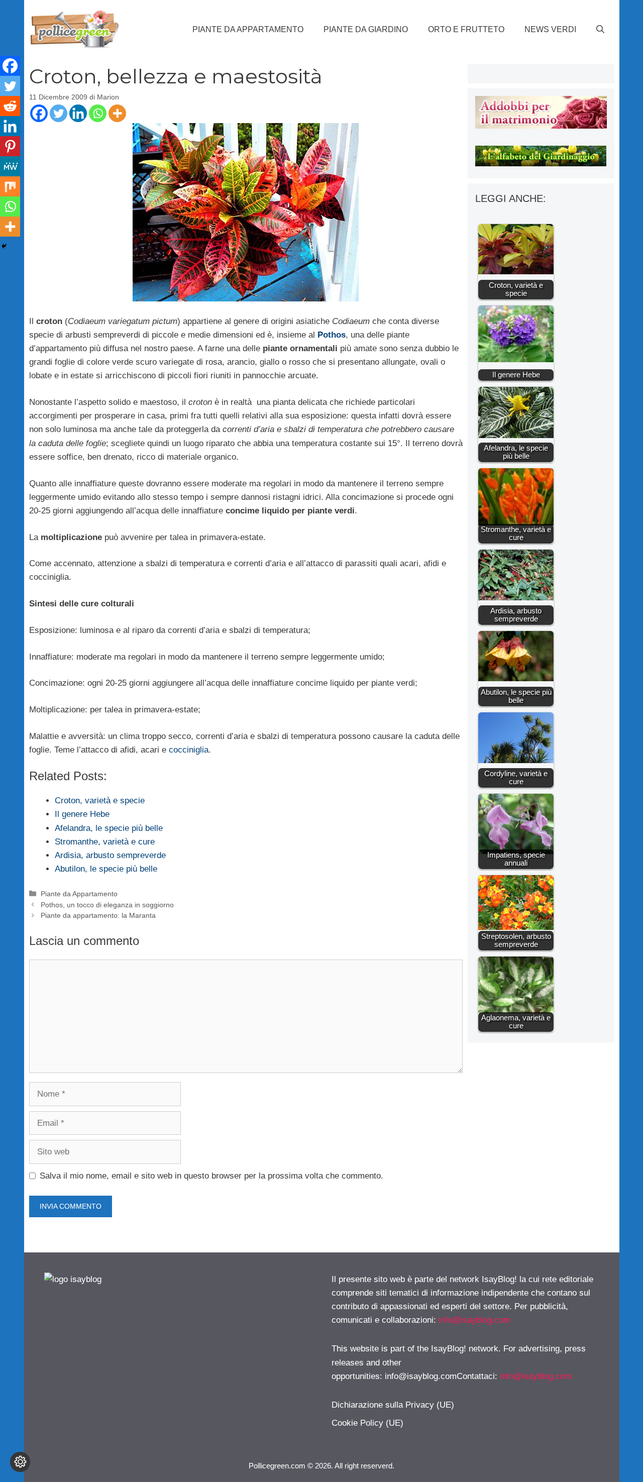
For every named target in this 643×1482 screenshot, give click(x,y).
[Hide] (4, 246)
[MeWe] (10, 166)
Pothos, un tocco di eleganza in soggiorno (107, 905)
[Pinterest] (10, 146)
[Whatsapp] (97, 113)
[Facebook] (39, 113)
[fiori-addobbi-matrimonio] (540, 126)
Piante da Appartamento (247, 29)
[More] (117, 113)
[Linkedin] (78, 113)
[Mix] (10, 186)
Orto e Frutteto (466, 29)
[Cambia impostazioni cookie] (20, 1462)
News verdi (550, 29)
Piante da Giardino (366, 29)
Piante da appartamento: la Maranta (98, 915)
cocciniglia (188, 750)
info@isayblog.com (474, 1320)
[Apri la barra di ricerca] (600, 29)
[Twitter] (58, 113)
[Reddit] (10, 106)
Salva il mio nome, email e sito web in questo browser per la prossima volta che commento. (211, 1176)
